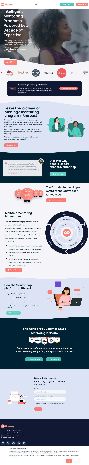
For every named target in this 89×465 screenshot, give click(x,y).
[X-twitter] (8, 443)
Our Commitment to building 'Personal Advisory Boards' (23, 306)
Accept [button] (68, 461)
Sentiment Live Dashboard (16, 302)
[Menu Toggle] (36, 4)
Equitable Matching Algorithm (17, 294)
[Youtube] (19, 443)
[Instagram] (24, 443)
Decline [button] (76, 461)
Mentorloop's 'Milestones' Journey (18, 298)
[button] (23, 294)
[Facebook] (13, 443)
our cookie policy (15, 452)
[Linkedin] (3, 443)
